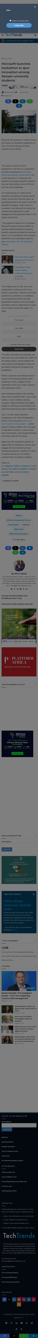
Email (8, 10)
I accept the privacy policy (19, 21)
